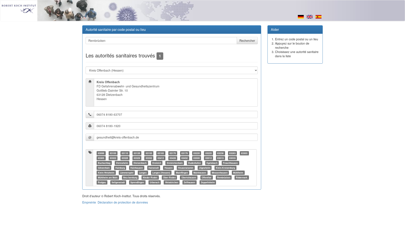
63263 (232, 153)
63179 (184, 153)
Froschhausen (230, 162)
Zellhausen (189, 182)
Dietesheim (122, 162)
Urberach (154, 182)
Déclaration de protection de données (123, 202)
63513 (220, 158)
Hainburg (120, 167)
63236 (220, 153)
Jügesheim (204, 167)
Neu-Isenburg (130, 177)
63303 (244, 153)
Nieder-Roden (150, 177)
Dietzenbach (140, 162)
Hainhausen (136, 167)
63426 (173, 158)
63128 (137, 153)
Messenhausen (220, 172)
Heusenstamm (185, 167)
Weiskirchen (171, 182)
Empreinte (89, 202)
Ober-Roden (169, 177)
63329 (137, 158)
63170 (173, 153)
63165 (161, 153)
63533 (232, 158)
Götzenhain (104, 167)
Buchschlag (104, 162)
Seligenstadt (118, 182)
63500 (196, 158)
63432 (184, 158)
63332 (149, 158)
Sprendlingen (137, 182)
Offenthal (206, 177)
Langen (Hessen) (161, 172)
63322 (113, 158)
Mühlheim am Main (107, 177)
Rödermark (241, 177)
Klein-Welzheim (106, 172)
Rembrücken (223, 177)
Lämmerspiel (127, 172)
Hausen (169, 167)
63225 (208, 153)
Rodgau (102, 182)
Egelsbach (212, 162)
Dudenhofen (194, 162)
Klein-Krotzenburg (225, 167)
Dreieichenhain (175, 162)
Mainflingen (182, 172)
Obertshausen (188, 177)
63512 (208, 158)
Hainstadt (153, 167)
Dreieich (156, 162)
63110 (125, 153)
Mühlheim (238, 172)
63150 (149, 153)
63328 (125, 158)
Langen (143, 172)
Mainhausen (199, 172)
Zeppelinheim (208, 182)
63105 (113, 153)
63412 (161, 158)
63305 (101, 158)
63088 (101, 153)
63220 (196, 153)
